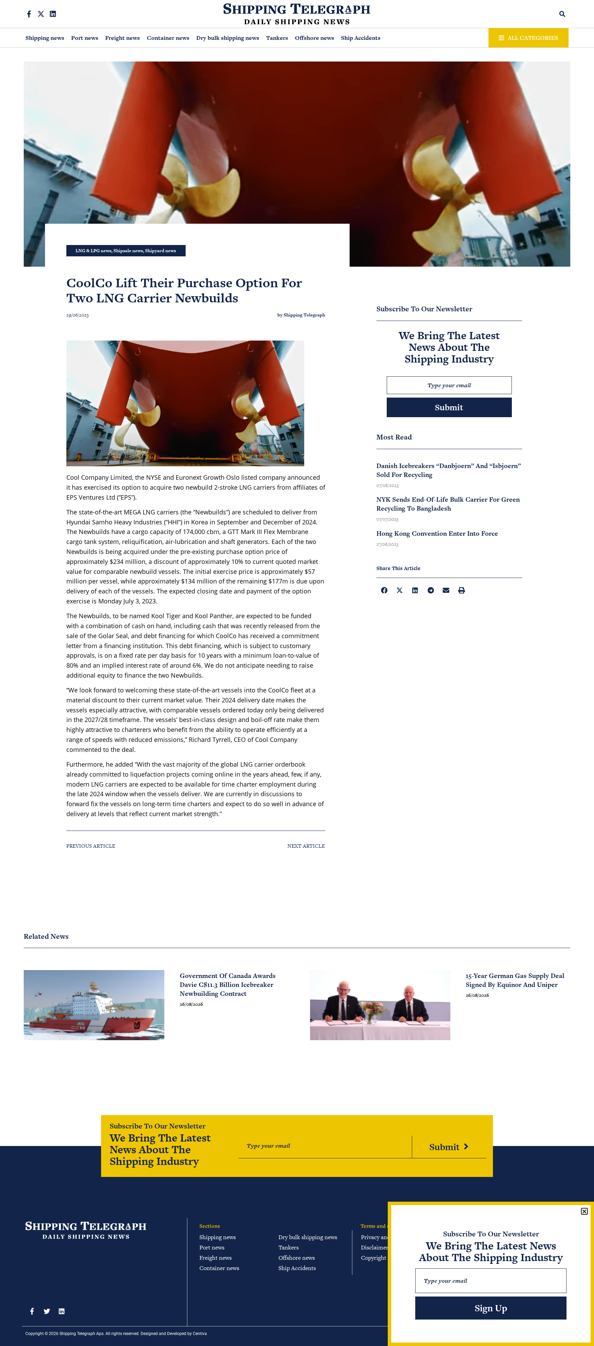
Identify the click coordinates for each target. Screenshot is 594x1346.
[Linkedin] (53, 14)
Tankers (277, 38)
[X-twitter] (40, 14)
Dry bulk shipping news (227, 38)
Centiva (200, 1333)
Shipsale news (128, 250)
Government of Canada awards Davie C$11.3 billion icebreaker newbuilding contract (228, 984)
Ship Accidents (361, 38)
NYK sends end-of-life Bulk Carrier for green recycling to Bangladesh (448, 504)
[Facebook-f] (28, 14)
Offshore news (314, 38)
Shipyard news (160, 250)
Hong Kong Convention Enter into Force (437, 533)
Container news (168, 38)
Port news (84, 38)
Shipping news (44, 38)
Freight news (122, 38)
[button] (563, 14)
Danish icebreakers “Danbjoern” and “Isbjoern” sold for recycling (448, 470)
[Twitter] (46, 1310)
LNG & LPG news (93, 250)
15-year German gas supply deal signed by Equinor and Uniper (515, 980)
